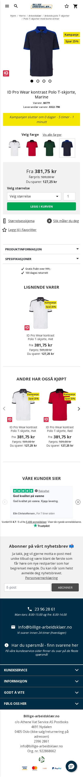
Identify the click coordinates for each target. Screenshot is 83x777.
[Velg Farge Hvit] (15, 149)
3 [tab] (44, 81)
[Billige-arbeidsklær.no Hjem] (41, 5)
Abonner (65, 587)
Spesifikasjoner (18, 259)
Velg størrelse (18, 188)
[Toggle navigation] (7, 6)
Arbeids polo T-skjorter (57, 15)
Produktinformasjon (23, 249)
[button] (71, 766)
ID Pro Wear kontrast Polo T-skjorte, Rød (60, 429)
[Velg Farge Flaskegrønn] (50, 149)
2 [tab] (37, 81)
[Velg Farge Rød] (32, 149)
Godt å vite (14, 692)
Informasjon (15, 681)
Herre (22, 15)
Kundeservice (15, 670)
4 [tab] (50, 81)
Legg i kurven (41, 206)
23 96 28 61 (45, 609)
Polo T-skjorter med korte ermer (41, 18)
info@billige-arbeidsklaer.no (45, 627)
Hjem (13, 15)
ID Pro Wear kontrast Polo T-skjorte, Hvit (40, 337)
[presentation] (77, 409)
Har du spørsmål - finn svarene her (44, 645)
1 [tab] (31, 81)
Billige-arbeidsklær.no (41, 716)
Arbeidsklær (35, 15)
